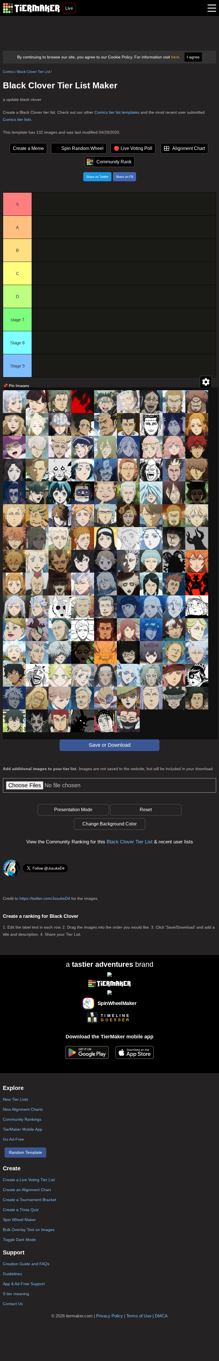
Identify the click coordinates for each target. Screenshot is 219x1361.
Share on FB (124, 176)
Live (69, 8)
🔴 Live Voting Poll (133, 148)
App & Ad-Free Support (24, 1283)
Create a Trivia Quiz (21, 1209)
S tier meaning (16, 1293)
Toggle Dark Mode (19, 1239)
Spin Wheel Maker (19, 1219)
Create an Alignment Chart (27, 1189)
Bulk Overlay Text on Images (28, 1229)
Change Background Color (109, 823)
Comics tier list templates (116, 112)
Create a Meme (28, 148)
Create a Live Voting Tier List (29, 1179)
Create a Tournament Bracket (29, 1199)
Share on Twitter (97, 176)
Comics (9, 72)
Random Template (25, 1152)
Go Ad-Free (13, 1139)
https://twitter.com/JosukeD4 (44, 898)
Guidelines (12, 1274)
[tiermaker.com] (31, 8)
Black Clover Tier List (33, 72)
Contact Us (13, 1303)
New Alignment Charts (23, 1109)
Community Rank (113, 161)
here (175, 57)
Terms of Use (138, 1315)
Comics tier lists (17, 119)
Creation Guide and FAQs (26, 1264)
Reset (146, 809)
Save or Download (110, 745)
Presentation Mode (73, 809)
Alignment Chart (188, 148)
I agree (193, 57)
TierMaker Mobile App (22, 1129)
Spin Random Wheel (82, 148)
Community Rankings (22, 1119)
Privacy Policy (109, 1315)
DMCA (161, 1315)
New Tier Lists (15, 1099)
